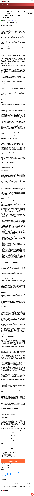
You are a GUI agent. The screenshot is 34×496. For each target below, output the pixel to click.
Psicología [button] (7, 486)
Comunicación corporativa (7, 454)
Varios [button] (29, 486)
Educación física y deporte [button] (5, 483)
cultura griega (7, 294)
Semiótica (10, 472)
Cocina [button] (11, 482)
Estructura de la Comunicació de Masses (9, 456)
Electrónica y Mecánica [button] (13, 483)
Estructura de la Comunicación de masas (9, 457)
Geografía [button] (28, 483)
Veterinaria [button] (3, 487)
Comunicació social (6, 453)
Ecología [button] (16, 482)
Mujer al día (3, 493)
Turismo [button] (27, 486)
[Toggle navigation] (32, 1)
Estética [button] (18, 483)
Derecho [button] (13, 482)
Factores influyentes (15, 472)
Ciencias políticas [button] (7, 482)
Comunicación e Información (7, 455)
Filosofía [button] (20, 483)
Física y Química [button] (24, 483)
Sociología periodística (4, 472)
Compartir (3, 20)
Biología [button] (3, 482)
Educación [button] (26, 482)
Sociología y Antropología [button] (21, 486)
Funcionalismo (3, 475)
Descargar (13, 461)
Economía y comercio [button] (21, 482)
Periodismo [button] (3, 486)
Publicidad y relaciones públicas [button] (13, 486)
